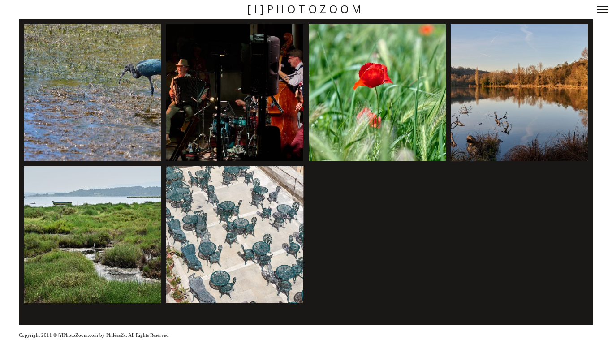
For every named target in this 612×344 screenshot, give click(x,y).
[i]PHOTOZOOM (305, 9)
